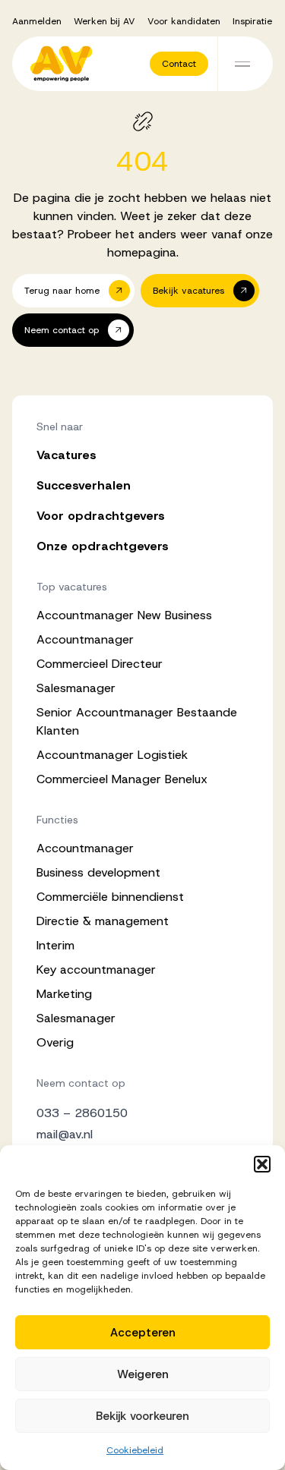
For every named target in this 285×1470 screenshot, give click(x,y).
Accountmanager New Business (124, 615)
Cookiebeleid (134, 1450)
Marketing (64, 994)
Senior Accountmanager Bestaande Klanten (136, 721)
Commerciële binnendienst (110, 897)
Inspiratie (252, 21)
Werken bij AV (104, 21)
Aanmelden (37, 21)
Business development (98, 872)
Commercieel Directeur (99, 664)
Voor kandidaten (183, 21)
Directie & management (102, 921)
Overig (55, 1042)
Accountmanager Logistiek (112, 755)
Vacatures (66, 455)
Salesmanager (76, 688)
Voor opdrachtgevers (100, 516)
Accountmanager (85, 639)
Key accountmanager (96, 969)
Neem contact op (80, 1083)
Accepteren (143, 1332)
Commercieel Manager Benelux (121, 779)
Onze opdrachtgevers (102, 546)
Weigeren (143, 1374)
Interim (55, 945)
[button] (262, 1164)
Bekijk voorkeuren (142, 1416)
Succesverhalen (83, 485)
